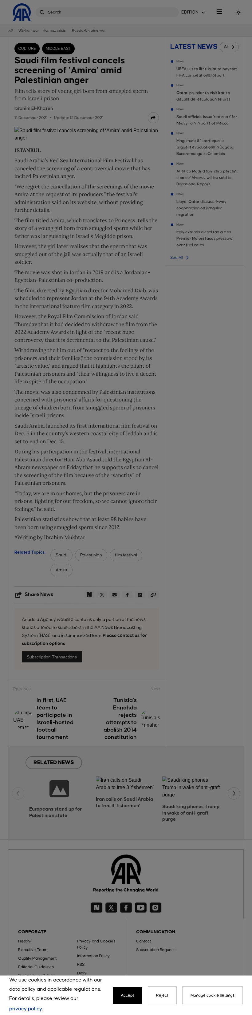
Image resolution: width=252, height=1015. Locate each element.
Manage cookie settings (212, 995)
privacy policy (25, 1009)
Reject (162, 995)
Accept (127, 995)
